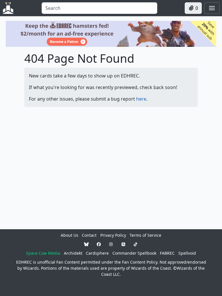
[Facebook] (98, 244)
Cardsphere (97, 253)
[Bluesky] (86, 244)
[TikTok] (135, 244)
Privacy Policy (113, 235)
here (141, 99)
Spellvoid (187, 253)
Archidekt (73, 253)
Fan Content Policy (139, 262)
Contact (89, 235)
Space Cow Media (43, 253)
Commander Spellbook (134, 253)
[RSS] (123, 244)
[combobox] (99, 8)
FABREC (167, 253)
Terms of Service (145, 235)
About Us (69, 235)
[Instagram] (111, 244)
